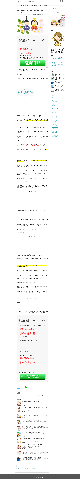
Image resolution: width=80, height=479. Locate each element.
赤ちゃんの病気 (54, 129)
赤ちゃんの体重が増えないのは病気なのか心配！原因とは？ (33, 444)
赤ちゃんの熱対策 (55, 128)
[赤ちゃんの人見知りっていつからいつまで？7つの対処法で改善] (19, 428)
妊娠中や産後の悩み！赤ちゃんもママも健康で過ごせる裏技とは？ (28, 5)
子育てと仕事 (54, 98)
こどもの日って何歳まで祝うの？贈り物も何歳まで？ (32, 457)
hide (26, 89)
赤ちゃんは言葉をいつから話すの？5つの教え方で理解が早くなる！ (34, 438)
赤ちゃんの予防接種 (55, 117)
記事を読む (23, 405)
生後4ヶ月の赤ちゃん (55, 108)
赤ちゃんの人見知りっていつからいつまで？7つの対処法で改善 (34, 426)
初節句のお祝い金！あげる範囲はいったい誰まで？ (25, 92)
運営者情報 (45, 5)
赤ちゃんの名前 (54, 120)
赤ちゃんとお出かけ (55, 113)
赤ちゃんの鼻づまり (55, 136)
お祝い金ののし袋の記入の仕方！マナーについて (25, 93)
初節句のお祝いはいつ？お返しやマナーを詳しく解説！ (32, 413)
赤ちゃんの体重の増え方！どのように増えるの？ (31, 401)
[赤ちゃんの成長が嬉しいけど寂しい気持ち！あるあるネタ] (19, 422)
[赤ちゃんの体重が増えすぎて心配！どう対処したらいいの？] (19, 453)
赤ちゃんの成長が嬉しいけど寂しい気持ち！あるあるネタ (32, 420)
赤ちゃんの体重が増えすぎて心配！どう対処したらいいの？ (33, 451)
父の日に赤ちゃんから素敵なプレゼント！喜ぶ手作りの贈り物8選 (59, 74)
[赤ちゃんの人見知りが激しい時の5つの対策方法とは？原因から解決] (19, 409)
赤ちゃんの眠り (54, 131)
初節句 (40, 395)
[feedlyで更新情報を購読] (60, 1)
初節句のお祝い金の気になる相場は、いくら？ (24, 91)
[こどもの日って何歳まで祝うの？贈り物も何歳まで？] (19, 459)
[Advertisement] (32, 104)
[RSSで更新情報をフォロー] (62, 1)
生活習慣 (53, 109)
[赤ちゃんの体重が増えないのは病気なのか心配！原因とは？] (19, 446)
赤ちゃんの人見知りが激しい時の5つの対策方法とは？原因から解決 (34, 407)
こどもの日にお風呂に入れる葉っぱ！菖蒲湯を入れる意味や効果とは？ (59, 78)
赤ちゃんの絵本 (54, 132)
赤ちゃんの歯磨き (55, 127)
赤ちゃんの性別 (54, 124)
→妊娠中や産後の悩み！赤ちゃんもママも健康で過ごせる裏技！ (27, 298)
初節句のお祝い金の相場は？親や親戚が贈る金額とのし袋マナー (59, 90)
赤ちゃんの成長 (45, 14)
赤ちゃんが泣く (54, 112)
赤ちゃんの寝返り (55, 123)
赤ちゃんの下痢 (54, 116)
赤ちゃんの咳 (54, 121)
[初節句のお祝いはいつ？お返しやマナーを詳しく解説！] (19, 416)
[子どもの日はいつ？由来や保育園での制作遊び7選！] (19, 434)
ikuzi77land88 (45, 395)
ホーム (17, 5)
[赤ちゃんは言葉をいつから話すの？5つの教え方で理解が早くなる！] (19, 440)
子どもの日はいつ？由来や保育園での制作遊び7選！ (31, 432)
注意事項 (53, 104)
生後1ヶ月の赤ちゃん (55, 105)
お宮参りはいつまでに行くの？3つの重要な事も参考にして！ (28, 465)
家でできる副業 (54, 101)
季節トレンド (54, 100)
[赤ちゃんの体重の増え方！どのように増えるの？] (19, 403)
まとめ (18, 94)
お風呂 (53, 97)
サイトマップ (41, 5)
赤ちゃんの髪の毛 (55, 135)
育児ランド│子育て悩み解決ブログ (28, 1)
